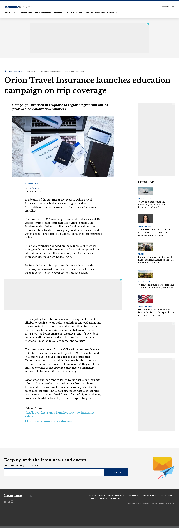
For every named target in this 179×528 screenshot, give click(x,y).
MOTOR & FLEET (144, 199)
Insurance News (16, 71)
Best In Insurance (74, 13)
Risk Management (42, 13)
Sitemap (112, 498)
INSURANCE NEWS (145, 226)
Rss (119, 498)
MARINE (141, 254)
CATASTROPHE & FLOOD (147, 282)
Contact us (103, 498)
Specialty (88, 13)
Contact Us (112, 13)
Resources (58, 13)
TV (13, 13)
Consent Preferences (148, 495)
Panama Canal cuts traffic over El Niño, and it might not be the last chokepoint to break (156, 260)
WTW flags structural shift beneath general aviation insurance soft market (152, 204)
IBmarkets (100, 13)
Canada (164, 6)
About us (93, 498)
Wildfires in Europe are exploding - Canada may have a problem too (156, 286)
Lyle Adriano (33, 188)
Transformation (24, 13)
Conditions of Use (165, 495)
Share (42, 191)
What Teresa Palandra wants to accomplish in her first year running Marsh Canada (154, 232)
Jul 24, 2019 (30, 191)
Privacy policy (120, 495)
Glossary (93, 495)
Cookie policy (133, 495)
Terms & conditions (105, 495)
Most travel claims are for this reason (50, 421)
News (7, 13)
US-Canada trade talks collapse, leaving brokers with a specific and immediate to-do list (156, 312)
